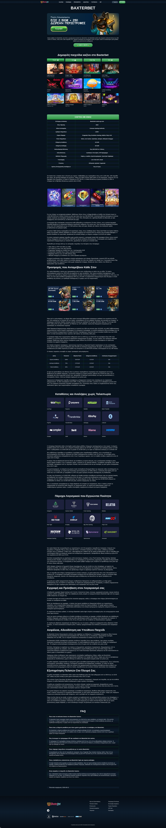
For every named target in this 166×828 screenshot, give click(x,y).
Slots (109, 60)
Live (73, 60)
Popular (55, 60)
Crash (91, 60)
